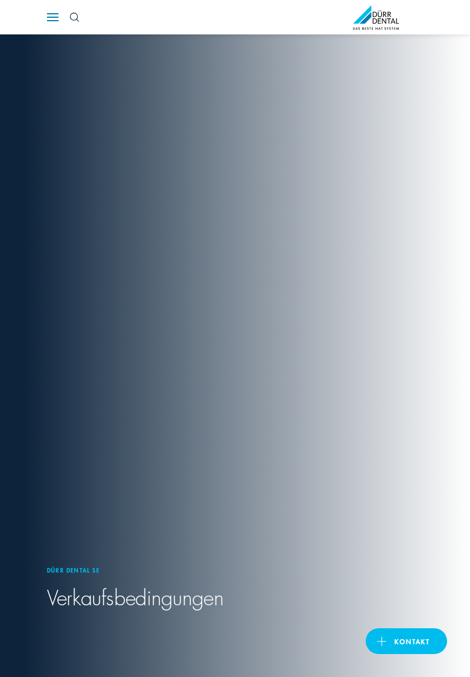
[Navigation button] (52, 17)
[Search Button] (74, 17)
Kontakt (412, 641)
